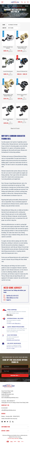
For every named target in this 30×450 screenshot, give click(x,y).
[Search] (22, 2)
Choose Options (8, 74)
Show (3, 24)
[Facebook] (2, 421)
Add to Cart (21, 122)
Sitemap (20, 438)
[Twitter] (7, 421)
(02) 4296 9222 (12, 296)
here (13, 348)
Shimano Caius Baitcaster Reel (22, 119)
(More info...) (18, 323)
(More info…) (10, 315)
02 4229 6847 (4, 408)
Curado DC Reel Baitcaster (8, 71)
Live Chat (12, 298)
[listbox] (13, 24)
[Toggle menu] (2, 2)
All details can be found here (13, 340)
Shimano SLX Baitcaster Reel (22, 71)
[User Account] (25, 2)
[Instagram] (10, 421)
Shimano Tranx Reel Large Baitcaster (8, 47)
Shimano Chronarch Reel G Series (22, 95)
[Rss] (13, 421)
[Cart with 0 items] (28, 2)
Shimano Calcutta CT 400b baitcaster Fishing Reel (22, 47)
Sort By (4, 28)
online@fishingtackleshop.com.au (8, 410)
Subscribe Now (14, 375)
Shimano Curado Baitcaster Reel (8, 120)
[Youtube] (4, 421)
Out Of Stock (8, 51)
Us (8, 300)
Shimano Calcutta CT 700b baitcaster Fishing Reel (8, 95)
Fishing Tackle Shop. (15, 438)
